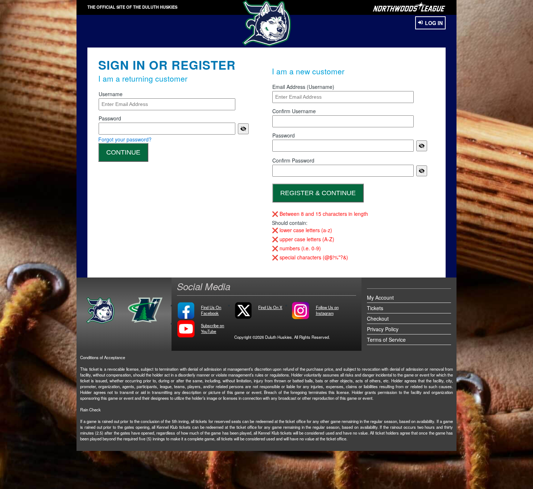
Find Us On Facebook (211, 310)
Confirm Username (294, 111)
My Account (380, 297)
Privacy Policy (382, 329)
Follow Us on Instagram (327, 310)
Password (110, 118)
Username (111, 94)
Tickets (375, 308)
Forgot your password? (125, 139)
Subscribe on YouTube (212, 328)
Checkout (378, 318)
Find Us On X (270, 307)
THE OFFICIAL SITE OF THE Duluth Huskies (132, 7)
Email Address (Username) (303, 86)
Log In (434, 22)
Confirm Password (293, 160)
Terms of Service (386, 339)
